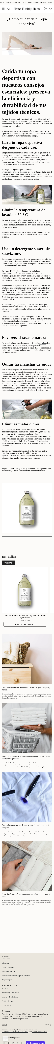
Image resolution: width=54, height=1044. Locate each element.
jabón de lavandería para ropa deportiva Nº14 (20, 273)
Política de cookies (8, 1001)
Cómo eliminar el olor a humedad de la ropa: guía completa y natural (26, 688)
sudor (38, 159)
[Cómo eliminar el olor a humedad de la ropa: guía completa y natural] (27, 659)
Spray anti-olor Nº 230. (11, 455)
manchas (22, 159)
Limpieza (5, 963)
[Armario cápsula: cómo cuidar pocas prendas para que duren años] (27, 866)
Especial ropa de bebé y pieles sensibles (16, 976)
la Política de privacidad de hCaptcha (15, 1031)
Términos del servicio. (39, 1031)
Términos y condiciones (10, 993)
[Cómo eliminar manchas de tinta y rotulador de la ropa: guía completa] (27, 797)
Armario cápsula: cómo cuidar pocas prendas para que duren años (26, 895)
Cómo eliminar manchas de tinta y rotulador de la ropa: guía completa (25, 826)
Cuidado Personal (8, 967)
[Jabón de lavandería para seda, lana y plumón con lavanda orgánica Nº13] (25, 590)
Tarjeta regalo (7, 980)
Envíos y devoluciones (10, 997)
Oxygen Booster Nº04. (11, 436)
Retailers (5, 988)
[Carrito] (50, 8)
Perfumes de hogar (8, 971)
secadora (42, 343)
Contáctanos (6, 1005)
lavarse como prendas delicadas (14, 172)
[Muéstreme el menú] (3, 8)
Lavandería (6, 959)
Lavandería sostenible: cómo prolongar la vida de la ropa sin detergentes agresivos (26, 757)
